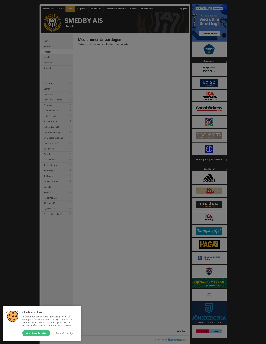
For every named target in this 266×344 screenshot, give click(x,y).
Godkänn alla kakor (36, 333)
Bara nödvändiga (64, 333)
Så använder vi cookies (59, 325)
